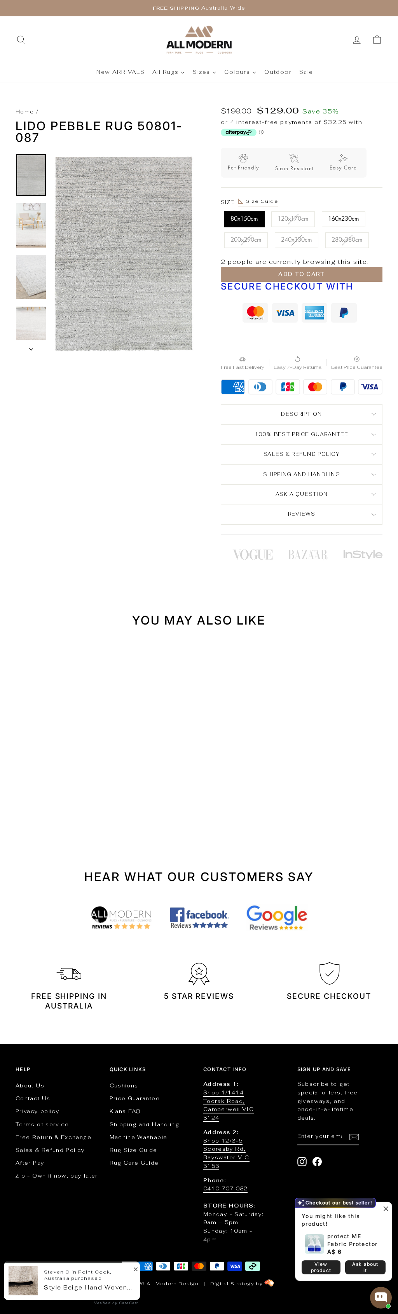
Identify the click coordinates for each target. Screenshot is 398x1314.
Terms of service (42, 1124)
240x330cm (296, 240)
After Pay (30, 1162)
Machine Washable (139, 1137)
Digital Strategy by (237, 1284)
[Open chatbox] (381, 1298)
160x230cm (343, 219)
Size (249, 202)
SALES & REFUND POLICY (302, 454)
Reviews (302, 514)
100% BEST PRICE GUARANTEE (302, 434)
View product (321, 1267)
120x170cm (293, 219)
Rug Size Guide (133, 1149)
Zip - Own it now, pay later (57, 1175)
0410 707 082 (225, 1188)
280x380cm (347, 240)
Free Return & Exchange (53, 1137)
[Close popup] (385, 1208)
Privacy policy (37, 1111)
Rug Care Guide (134, 1162)
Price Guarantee (135, 1098)
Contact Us (33, 1098)
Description (301, 414)
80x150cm (244, 219)
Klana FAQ (125, 1111)
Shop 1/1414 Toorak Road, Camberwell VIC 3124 (228, 1105)
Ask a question (302, 494)
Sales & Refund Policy (50, 1149)
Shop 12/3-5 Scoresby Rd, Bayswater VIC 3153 (226, 1153)
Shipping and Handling (301, 474)
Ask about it (365, 1267)
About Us (30, 1085)
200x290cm (246, 240)
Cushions (124, 1085)
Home (25, 111)
